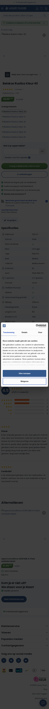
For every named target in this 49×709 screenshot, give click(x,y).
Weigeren (24, 381)
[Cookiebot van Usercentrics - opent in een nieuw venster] (35, 325)
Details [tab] (24, 332)
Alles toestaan (24, 373)
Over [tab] (40, 332)
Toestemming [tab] (8, 332)
